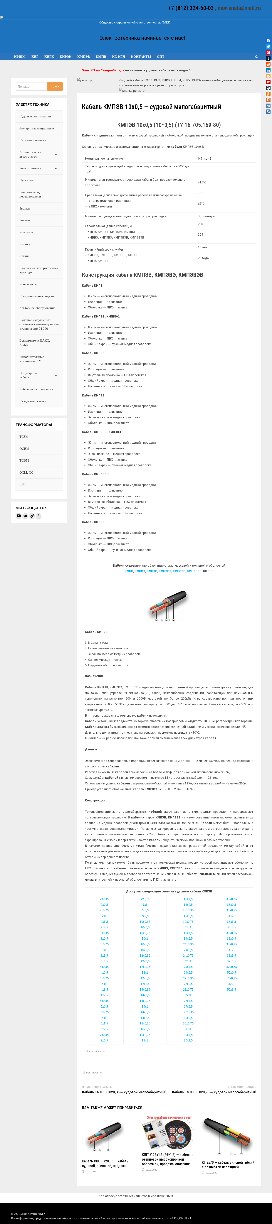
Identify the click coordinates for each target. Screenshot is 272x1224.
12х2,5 (145, 984)
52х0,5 (231, 972)
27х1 (188, 995)
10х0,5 (145, 927)
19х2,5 (188, 938)
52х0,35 (231, 967)
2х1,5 (104, 921)
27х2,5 (188, 1006)
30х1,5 (188, 1035)
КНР (34, 56)
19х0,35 (188, 910)
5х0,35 (104, 1001)
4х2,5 (104, 995)
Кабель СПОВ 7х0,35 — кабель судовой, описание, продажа (105, 1163)
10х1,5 (145, 944)
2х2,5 (104, 927)
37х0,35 (231, 933)
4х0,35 (104, 967)
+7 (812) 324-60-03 (191, 7)
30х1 (188, 1029)
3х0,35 (104, 933)
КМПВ (101, 56)
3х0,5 (104, 938)
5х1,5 (104, 1023)
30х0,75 (188, 1023)
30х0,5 (188, 1018)
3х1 (104, 950)
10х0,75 (145, 933)
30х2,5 (188, 1040)
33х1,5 (231, 921)
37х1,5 (231, 955)
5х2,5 (104, 1029)
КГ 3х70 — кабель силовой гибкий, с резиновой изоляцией (228, 1164)
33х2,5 (231, 927)
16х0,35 (145, 1023)
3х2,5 (104, 961)
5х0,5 (104, 1006)
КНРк (49, 56)
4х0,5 (104, 972)
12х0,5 (145, 961)
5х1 (104, 1018)
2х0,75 (104, 910)
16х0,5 (145, 1029)
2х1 (104, 916)
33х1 (231, 916)
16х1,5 (188, 899)
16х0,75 (145, 1035)
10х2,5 (145, 950)
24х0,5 (188, 950)
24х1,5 (188, 967)
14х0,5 (145, 995)
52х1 (231, 984)
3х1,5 (104, 955)
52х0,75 (231, 978)
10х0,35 (145, 921)
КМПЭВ (83, 56)
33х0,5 (231, 904)
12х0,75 (145, 967)
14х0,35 (145, 989)
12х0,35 (145, 955)
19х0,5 (188, 916)
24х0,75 (188, 955)
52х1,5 (231, 989)
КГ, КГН (118, 56)
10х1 (145, 938)
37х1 (231, 950)
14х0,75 (145, 1001)
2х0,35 (104, 899)
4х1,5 (104, 989)
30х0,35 (188, 1012)
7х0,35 (104, 1035)
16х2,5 (188, 904)
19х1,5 (188, 933)
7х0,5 (104, 1040)
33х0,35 (231, 899)
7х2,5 (145, 916)
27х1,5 (188, 1001)
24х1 (188, 961)
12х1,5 (145, 978)
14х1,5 (145, 1012)
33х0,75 (231, 910)
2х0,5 (104, 904)
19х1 (188, 927)
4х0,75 (104, 978)
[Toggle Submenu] (56, 154)
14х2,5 (145, 1018)
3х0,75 (104, 944)
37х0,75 (231, 944)
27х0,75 (188, 989)
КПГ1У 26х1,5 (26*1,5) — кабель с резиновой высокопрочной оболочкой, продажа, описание (167, 1159)
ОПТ (160, 56)
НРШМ (20, 56)
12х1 (145, 972)
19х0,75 (188, 921)
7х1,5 (145, 910)
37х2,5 (231, 961)
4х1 (104, 984)
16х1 (145, 1040)
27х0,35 (188, 978)
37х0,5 (231, 938)
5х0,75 (104, 1012)
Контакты (141, 56)
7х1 (145, 904)
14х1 (145, 1006)
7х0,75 (145, 899)
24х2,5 (188, 972)
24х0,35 (188, 944)
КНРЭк (65, 56)
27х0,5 (188, 984)
